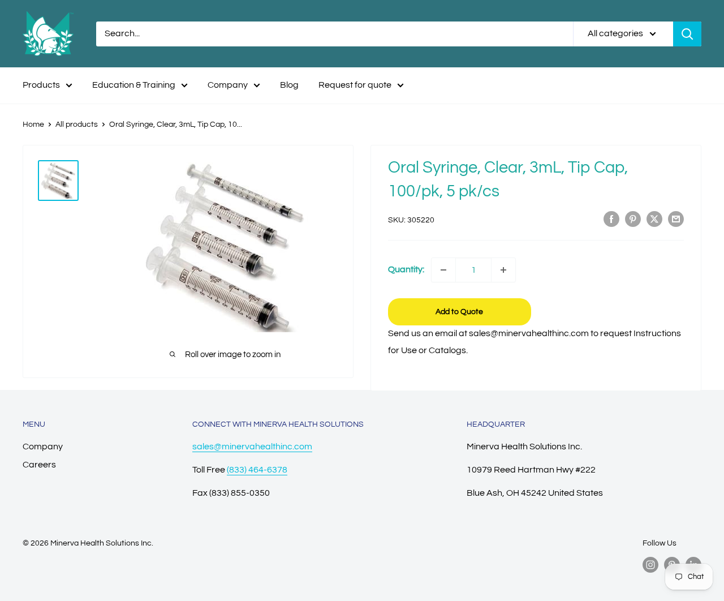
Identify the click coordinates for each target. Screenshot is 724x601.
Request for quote (354, 84)
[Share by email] (676, 219)
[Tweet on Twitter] (654, 219)
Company (228, 84)
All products (76, 124)
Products (41, 84)
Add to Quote (459, 312)
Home (33, 124)
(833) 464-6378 (257, 469)
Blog (289, 84)
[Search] (687, 34)
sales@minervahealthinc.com (252, 446)
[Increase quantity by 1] (503, 270)
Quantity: (406, 269)
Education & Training (133, 84)
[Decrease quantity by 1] (443, 270)
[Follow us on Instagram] (650, 565)
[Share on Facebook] (611, 219)
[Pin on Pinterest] (633, 219)
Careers (39, 464)
